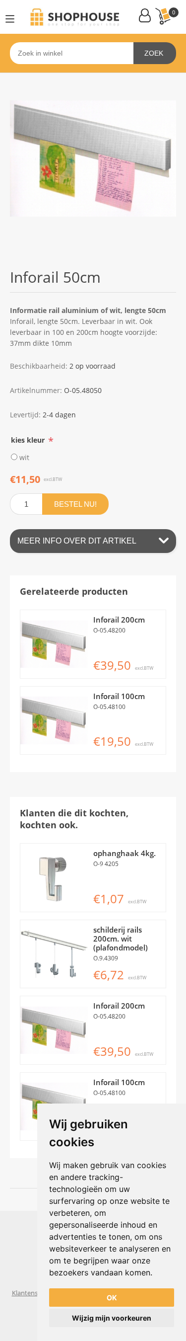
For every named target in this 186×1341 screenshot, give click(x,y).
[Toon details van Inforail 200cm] (54, 644)
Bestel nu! (75, 504)
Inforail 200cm (119, 619)
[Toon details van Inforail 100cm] (54, 721)
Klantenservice (33, 1292)
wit (24, 457)
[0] (163, 16)
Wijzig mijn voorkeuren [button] (111, 1318)
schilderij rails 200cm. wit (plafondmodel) (120, 938)
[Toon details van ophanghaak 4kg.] (54, 878)
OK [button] (112, 1297)
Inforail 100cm (119, 696)
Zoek (153, 53)
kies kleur (29, 439)
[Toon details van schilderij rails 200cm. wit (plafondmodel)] (54, 954)
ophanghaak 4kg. (124, 853)
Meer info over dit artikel (76, 541)
